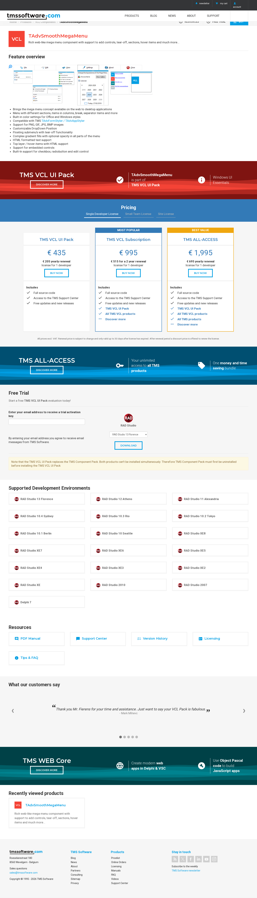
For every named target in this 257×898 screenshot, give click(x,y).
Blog (153, 15)
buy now (56, 273)
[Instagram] (214, 859)
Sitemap (75, 879)
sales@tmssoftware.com (24, 872)
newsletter (204, 3)
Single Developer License (102, 214)
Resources (189, 21)
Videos (115, 879)
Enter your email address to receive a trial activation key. (44, 414)
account (237, 7)
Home (13, 22)
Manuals (116, 870)
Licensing (116, 866)
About (191, 15)
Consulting (77, 874)
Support (213, 15)
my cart (223, 3)
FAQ (113, 874)
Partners (75, 870)
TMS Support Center (65, 298)
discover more (47, 184)
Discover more (115, 319)
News (172, 15)
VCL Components (45, 22)
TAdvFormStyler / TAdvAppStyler (63, 120)
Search (239, 15)
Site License (166, 214)
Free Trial (216, 21)
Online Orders (118, 862)
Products (132, 15)
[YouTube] (206, 859)
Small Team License (138, 214)
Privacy (75, 883)
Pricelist (115, 858)
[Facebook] (190, 859)
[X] (183, 859)
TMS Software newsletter (186, 870)
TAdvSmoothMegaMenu (73, 22)
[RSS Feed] (175, 859)
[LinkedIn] (198, 859)
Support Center (119, 883)
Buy (238, 21)
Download (128, 445)
